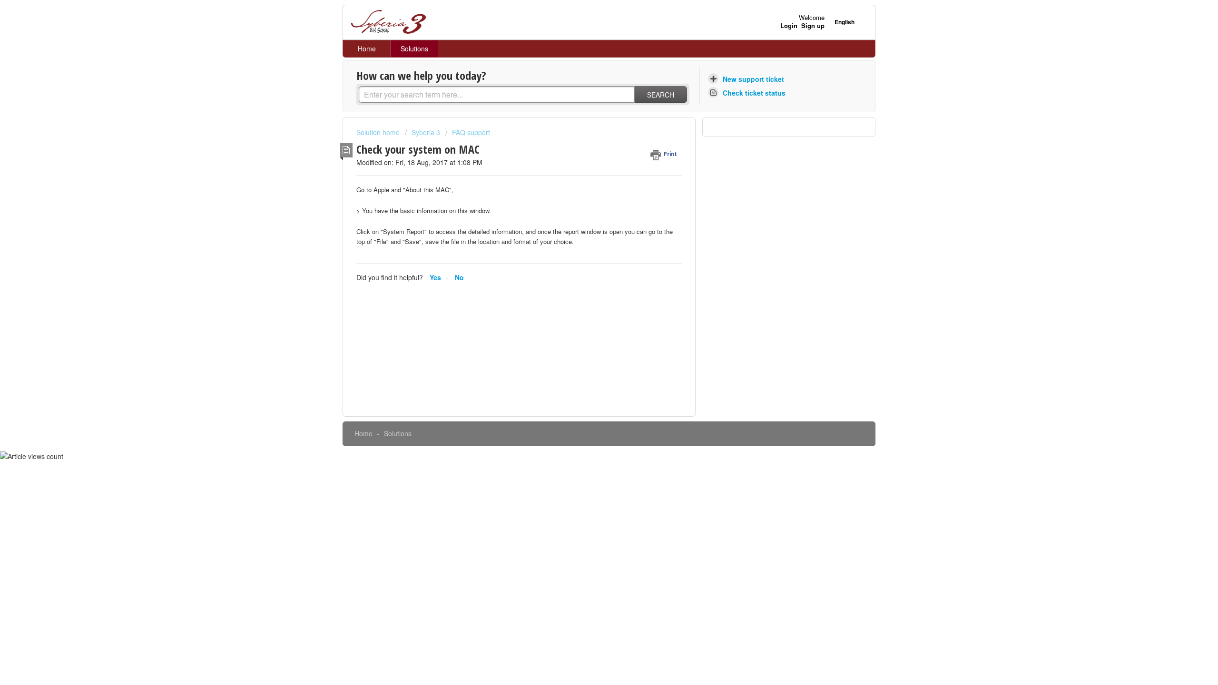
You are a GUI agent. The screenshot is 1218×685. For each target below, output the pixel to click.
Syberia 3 (426, 132)
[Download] (591, 220)
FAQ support (471, 132)
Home (367, 48)
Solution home (379, 132)
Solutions (414, 48)
